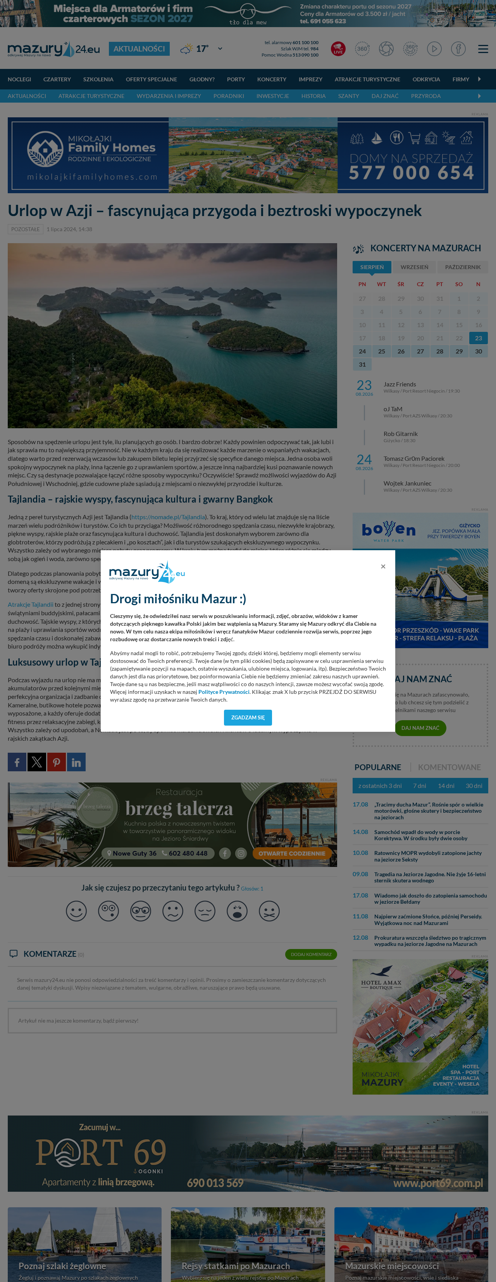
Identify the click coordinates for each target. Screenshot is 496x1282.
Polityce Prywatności (224, 692)
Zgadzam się (248, 717)
